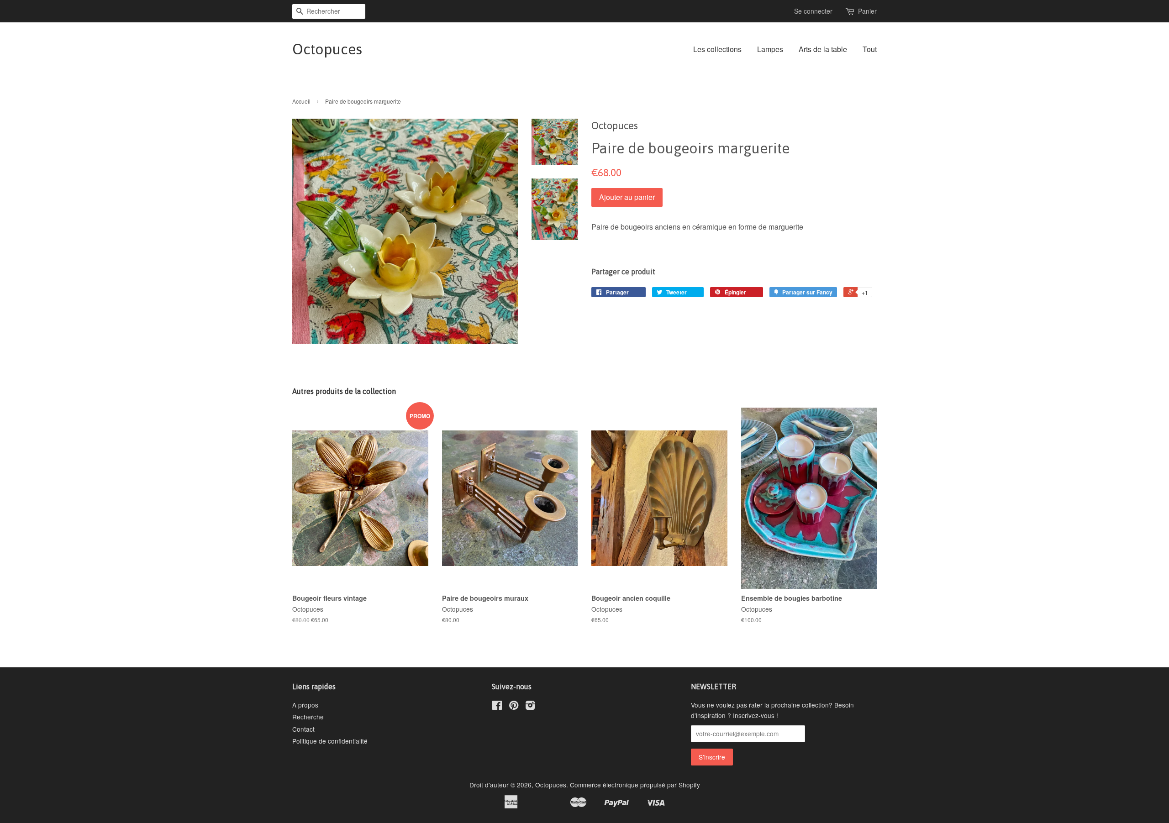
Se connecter (813, 11)
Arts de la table (823, 49)
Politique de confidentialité (330, 740)
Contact (303, 729)
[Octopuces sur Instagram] (530, 706)
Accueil (301, 101)
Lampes (770, 49)
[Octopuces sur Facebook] (497, 706)
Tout (870, 49)
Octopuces (327, 49)
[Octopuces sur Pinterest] (514, 706)
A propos (305, 704)
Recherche (308, 716)
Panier (867, 11)
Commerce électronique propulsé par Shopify (635, 784)
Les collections (717, 49)
